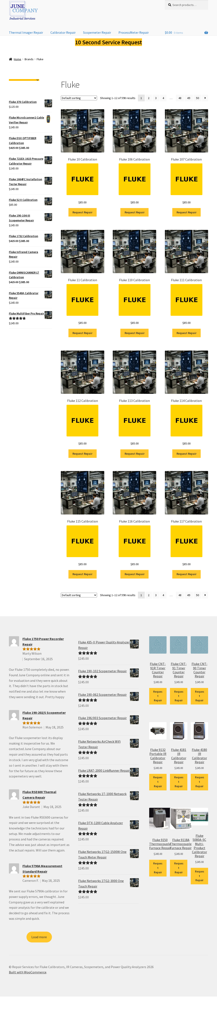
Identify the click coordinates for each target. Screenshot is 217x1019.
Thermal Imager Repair (26, 32)
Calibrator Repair (63, 32)
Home (17, 59)
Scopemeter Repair (97, 32)
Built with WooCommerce (27, 972)
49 (188, 98)
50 (197, 98)
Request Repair (82, 212)
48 (179, 98)
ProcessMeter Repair (133, 32)
